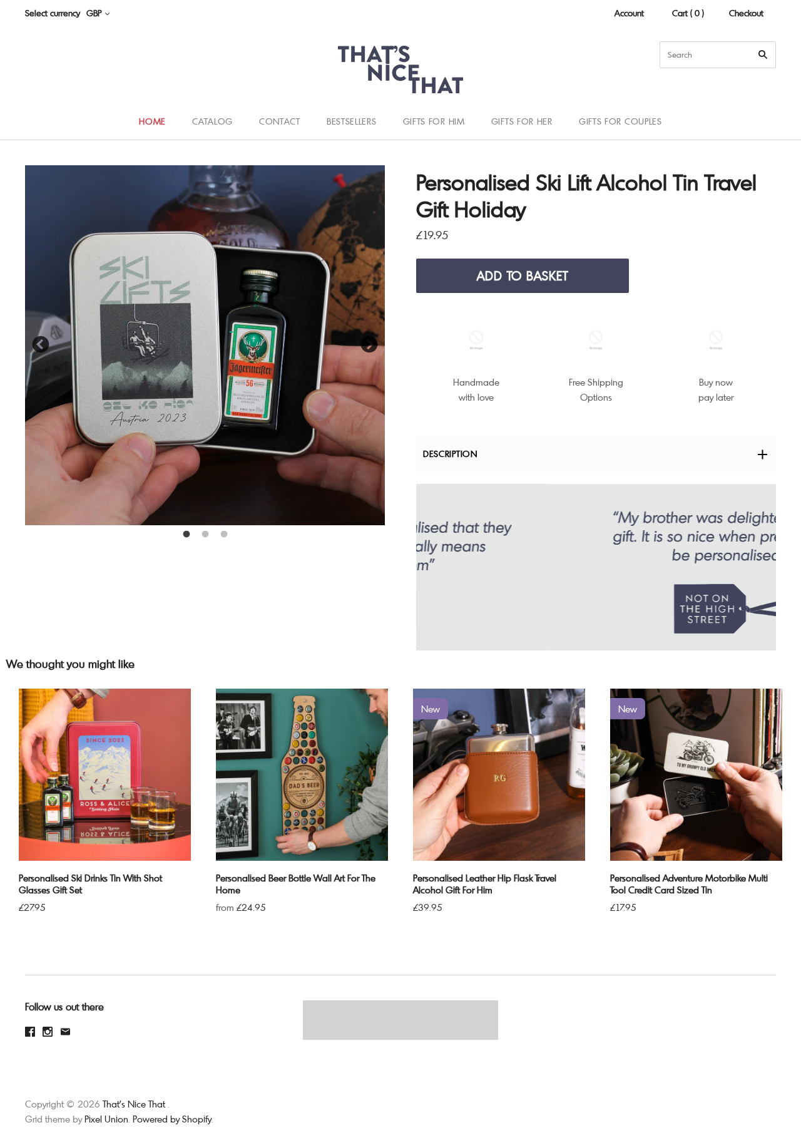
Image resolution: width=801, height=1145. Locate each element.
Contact (279, 121)
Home (152, 121)
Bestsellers (352, 121)
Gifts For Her (522, 121)
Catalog (212, 121)
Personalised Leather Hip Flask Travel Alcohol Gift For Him (484, 883)
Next (369, 345)
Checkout (746, 13)
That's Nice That (134, 1103)
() (763, 120)
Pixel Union (106, 1118)
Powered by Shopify (172, 1118)
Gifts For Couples (620, 121)
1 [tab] (186, 534)
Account (629, 13)
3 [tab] (224, 534)
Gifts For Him (434, 121)
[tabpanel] (205, 345)
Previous (40, 345)
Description (450, 453)
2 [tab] (205, 534)
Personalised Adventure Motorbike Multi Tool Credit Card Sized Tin (689, 883)
